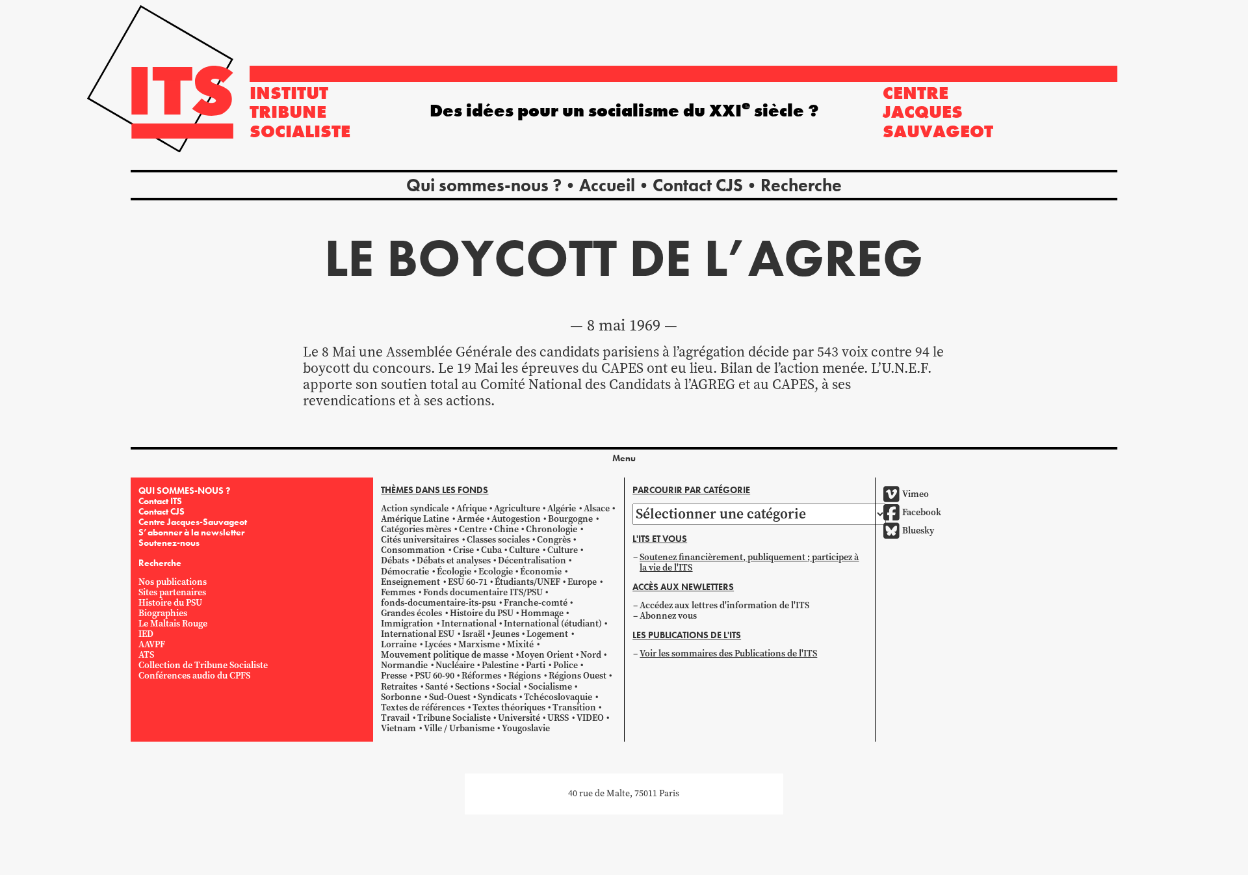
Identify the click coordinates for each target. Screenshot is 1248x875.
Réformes (481, 675)
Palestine (500, 665)
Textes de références (423, 707)
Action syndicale (414, 508)
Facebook (921, 512)
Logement (547, 634)
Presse (394, 675)
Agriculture (517, 508)
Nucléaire (455, 665)
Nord (590, 655)
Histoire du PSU (170, 603)
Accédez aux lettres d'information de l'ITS (724, 605)
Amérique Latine (415, 519)
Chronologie (551, 529)
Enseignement (410, 582)
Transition (574, 707)
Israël (473, 634)
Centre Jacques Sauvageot (938, 111)
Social (509, 686)
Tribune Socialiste (454, 718)
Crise (463, 550)
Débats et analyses (454, 560)
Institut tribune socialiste (300, 111)
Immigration (407, 623)
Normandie (404, 665)
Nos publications (172, 582)
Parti (535, 665)
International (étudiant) (553, 623)
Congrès (554, 539)
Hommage (542, 613)
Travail (395, 718)
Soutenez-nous (169, 542)
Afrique (471, 508)
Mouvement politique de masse (444, 655)
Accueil (607, 185)
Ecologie (495, 571)
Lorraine (399, 644)
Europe (582, 582)
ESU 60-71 (468, 582)
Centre (473, 529)
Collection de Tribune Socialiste (203, 665)
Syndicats (497, 697)
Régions (524, 675)
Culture (524, 550)
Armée (470, 519)
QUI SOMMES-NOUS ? (184, 490)
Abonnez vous (668, 616)
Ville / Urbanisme (459, 728)
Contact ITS (160, 501)
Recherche (801, 185)
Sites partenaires (172, 592)
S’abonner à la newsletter (191, 532)
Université (519, 718)
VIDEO (590, 718)
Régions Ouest (577, 675)
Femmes (398, 592)
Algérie (561, 508)
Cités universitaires (420, 539)
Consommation (413, 550)
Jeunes (505, 634)
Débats (395, 560)
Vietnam (398, 728)
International (469, 623)
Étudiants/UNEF (527, 582)
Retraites (399, 686)
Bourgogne (570, 519)
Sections (472, 686)
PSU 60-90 (434, 675)
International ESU (417, 634)
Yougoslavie (526, 728)
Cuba (491, 550)
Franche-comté (535, 603)
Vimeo (915, 494)
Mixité (520, 644)
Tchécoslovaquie (558, 697)
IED (145, 634)
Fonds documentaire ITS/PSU (483, 592)
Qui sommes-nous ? (484, 185)
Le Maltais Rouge (172, 623)
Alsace (597, 508)
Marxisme (479, 644)
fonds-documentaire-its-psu (438, 603)
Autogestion (516, 519)
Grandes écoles (411, 613)
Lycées (437, 644)
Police (565, 665)
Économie (541, 571)
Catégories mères (416, 529)
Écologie (454, 571)
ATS (146, 655)
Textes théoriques (509, 707)
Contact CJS (698, 185)
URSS (558, 718)
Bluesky (918, 530)
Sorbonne (401, 697)
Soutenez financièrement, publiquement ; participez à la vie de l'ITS (749, 562)
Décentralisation (532, 560)
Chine (506, 529)
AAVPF (151, 644)
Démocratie (405, 571)
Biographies (162, 613)
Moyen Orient (544, 655)
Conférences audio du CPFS (194, 675)
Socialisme (550, 686)
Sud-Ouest (450, 697)
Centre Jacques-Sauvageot (192, 522)
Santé (436, 686)
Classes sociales (498, 539)
